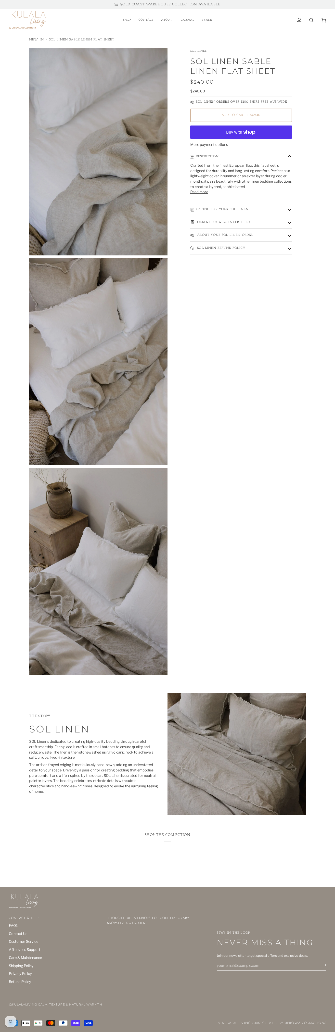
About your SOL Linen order (224, 235)
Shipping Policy (21, 966)
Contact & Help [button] (24, 918)
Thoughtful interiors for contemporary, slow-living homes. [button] (148, 921)
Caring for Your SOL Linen (222, 209)
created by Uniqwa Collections (294, 1023)
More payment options (209, 145)
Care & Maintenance (25, 958)
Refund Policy (20, 982)
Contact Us (18, 933)
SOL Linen (199, 51)
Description (207, 156)
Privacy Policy (20, 973)
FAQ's (13, 925)
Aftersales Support (24, 949)
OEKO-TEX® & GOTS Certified (223, 222)
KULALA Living (236, 1023)
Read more (199, 192)
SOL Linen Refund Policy (220, 248)
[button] (127, 20)
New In (36, 39)
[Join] (322, 965)
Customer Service (23, 941)
